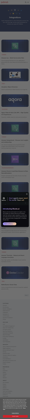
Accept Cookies (15, 416)
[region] (15, 408)
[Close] (27, 194)
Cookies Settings (15, 413)
